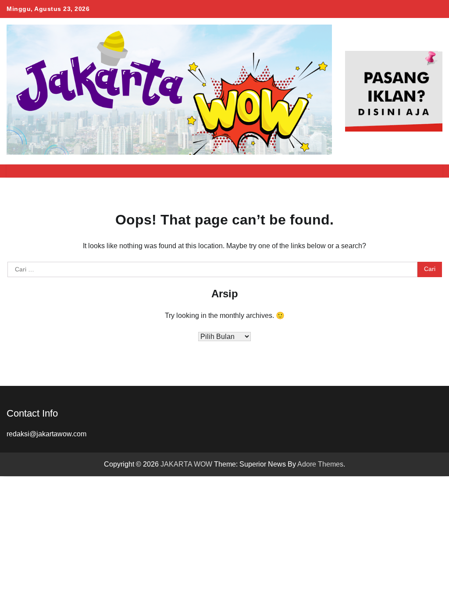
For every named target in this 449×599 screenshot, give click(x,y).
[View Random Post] (416, 171)
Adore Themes (320, 464)
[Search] (431, 171)
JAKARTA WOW (186, 464)
